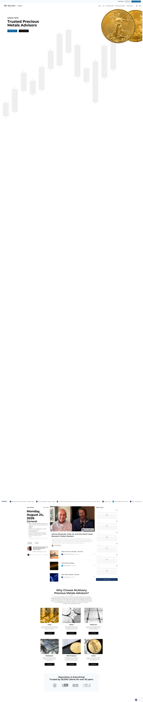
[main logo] (20, 6)
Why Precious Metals (120, 5)
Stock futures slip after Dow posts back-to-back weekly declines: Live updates (38, 525)
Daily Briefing (30, 507)
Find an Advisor (12, 30)
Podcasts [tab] (30, 542)
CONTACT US (127, 1)
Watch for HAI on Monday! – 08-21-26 (72, 551)
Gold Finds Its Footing (67, 563)
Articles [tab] (36, 542)
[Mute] (47, 555)
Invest (99, 5)
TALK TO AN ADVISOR (136, 1)
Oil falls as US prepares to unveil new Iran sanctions (37, 529)
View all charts (107, 579)
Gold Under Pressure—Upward (70, 574)
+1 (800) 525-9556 (121, 1)
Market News (130, 5)
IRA (103, 5)
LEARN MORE (49, 633)
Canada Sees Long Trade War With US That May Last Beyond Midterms (38, 540)
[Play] (28, 555)
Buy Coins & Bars (110, 5)
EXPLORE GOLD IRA (23, 30)
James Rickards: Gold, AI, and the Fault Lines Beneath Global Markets (40, 548)
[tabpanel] (38, 551)
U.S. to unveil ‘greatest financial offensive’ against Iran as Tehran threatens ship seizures (37, 534)
